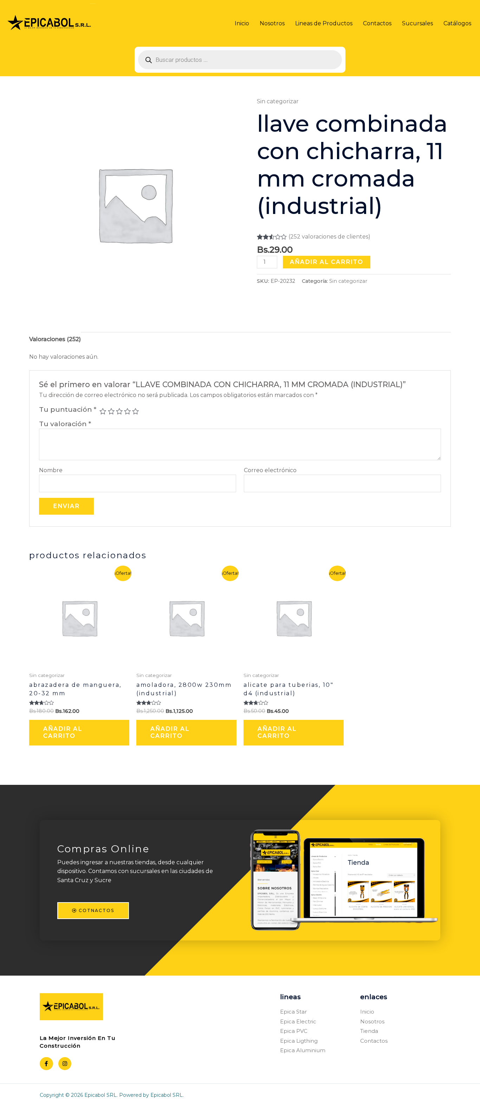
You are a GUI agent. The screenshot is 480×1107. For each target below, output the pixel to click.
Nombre (51, 470)
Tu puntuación (67, 409)
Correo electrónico (270, 470)
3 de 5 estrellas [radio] (119, 411)
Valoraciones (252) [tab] (55, 339)
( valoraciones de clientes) (329, 236)
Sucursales (417, 23)
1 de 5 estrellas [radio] (102, 411)
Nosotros (272, 23)
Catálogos (457, 23)
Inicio (242, 23)
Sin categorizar (278, 101)
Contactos (377, 23)
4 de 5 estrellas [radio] (127, 411)
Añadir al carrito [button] (62, 732)
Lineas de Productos (323, 23)
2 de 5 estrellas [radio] (111, 411)
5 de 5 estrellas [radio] (135, 411)
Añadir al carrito (326, 262)
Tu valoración (65, 423)
